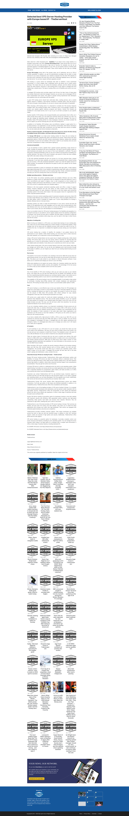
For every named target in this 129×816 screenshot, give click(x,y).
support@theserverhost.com (34, 441)
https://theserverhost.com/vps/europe (52, 426)
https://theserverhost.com (33, 447)
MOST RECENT (36, 10)
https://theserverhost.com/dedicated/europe (56, 429)
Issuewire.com (44, 61)
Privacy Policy (87, 813)
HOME (29, 10)
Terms (80, 813)
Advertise (94, 813)
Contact (100, 813)
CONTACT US (51, 10)
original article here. (63, 452)
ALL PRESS (44, 10)
